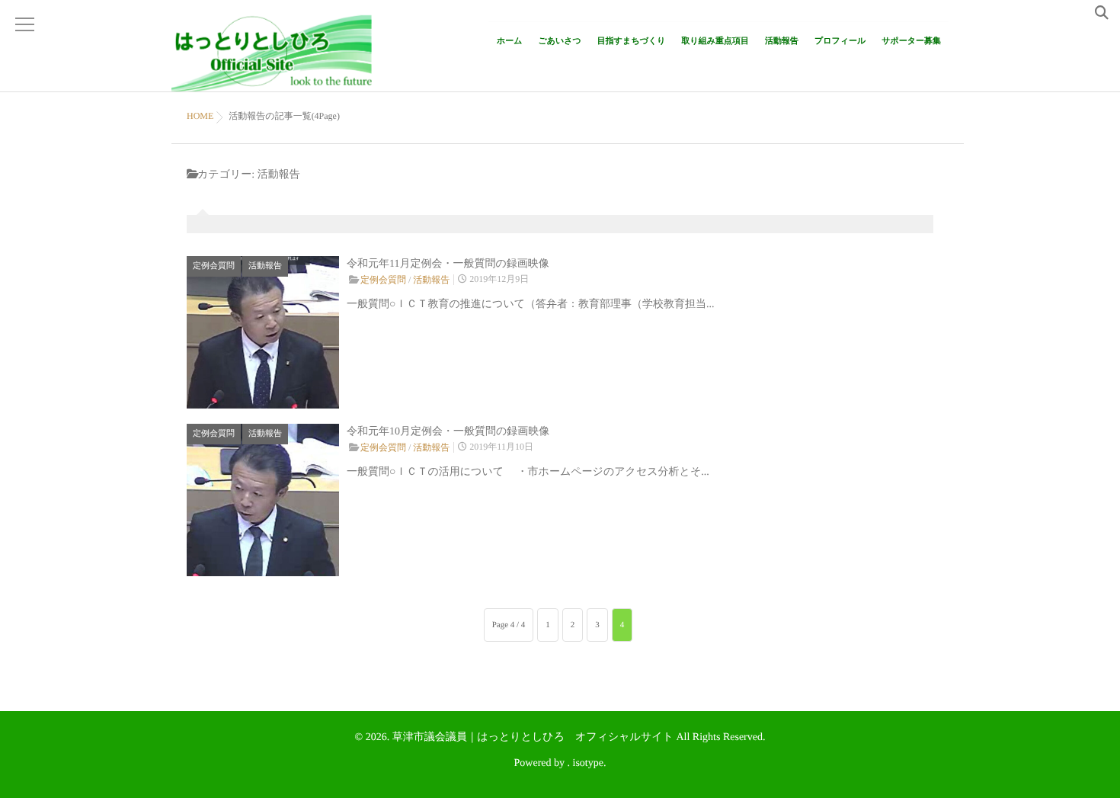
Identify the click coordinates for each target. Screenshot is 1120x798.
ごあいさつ (560, 41)
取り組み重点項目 (715, 41)
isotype (588, 763)
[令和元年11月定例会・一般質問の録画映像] (263, 332)
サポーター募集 (911, 41)
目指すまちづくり (631, 41)
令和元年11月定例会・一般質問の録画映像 (448, 264)
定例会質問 (214, 266)
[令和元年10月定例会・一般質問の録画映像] (263, 500)
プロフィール (840, 41)
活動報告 (781, 41)
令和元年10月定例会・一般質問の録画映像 (448, 431)
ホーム (510, 41)
